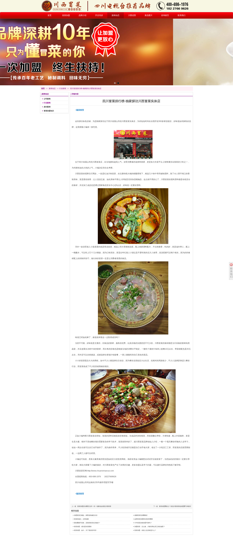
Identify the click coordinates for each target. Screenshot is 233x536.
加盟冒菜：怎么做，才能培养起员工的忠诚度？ (149, 526)
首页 (43, 88)
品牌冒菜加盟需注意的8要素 (143, 519)
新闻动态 (52, 88)
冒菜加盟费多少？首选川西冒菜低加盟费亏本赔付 (175, 506)
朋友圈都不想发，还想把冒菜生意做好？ (87, 523)
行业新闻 (62, 88)
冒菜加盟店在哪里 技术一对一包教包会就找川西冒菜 (94, 506)
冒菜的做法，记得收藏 (81, 519)
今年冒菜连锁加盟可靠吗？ (143, 523)
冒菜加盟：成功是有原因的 (83, 526)
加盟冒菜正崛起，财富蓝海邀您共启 (85, 515)
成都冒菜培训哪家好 (140, 515)
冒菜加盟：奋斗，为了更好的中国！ (85, 530)
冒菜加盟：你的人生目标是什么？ (145, 530)
